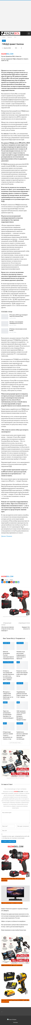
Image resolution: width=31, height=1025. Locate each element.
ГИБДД (11, 579)
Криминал (19, 723)
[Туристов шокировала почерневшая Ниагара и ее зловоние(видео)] (9, 705)
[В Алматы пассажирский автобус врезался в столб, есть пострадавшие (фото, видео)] (9, 665)
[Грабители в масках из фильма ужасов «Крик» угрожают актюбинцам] (22, 726)
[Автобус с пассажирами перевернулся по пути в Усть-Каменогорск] (4, 323)
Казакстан (6, 643)
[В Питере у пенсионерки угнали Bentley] (4, 331)
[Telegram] (18, 582)
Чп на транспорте (8, 662)
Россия (6, 579)
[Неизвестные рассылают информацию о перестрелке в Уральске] (22, 646)
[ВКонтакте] (2, 582)
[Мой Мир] (7, 582)
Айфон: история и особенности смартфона (13, 921)
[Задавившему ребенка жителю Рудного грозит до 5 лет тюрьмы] (22, 686)
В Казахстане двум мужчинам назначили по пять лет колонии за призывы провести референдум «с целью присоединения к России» (15, 916)
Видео (5, 702)
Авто (4, 40)
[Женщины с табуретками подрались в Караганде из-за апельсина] (9, 686)
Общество (20, 683)
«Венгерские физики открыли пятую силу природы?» (7, 628)
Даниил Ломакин (6, 536)
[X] (9, 582)
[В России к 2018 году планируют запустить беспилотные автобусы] (4, 316)
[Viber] (14, 582)
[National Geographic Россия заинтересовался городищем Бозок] (9, 646)
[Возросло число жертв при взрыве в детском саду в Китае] (22, 665)
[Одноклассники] (5, 582)
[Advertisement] (15, 15)
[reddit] (11, 582)
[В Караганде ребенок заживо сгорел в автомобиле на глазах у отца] (9, 726)
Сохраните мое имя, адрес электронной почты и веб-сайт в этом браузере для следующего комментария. (15, 837)
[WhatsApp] (16, 582)
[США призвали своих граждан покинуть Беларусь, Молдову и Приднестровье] (22, 705)
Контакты (15, 1022)
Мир (18, 662)
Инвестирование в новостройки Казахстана (13, 930)
